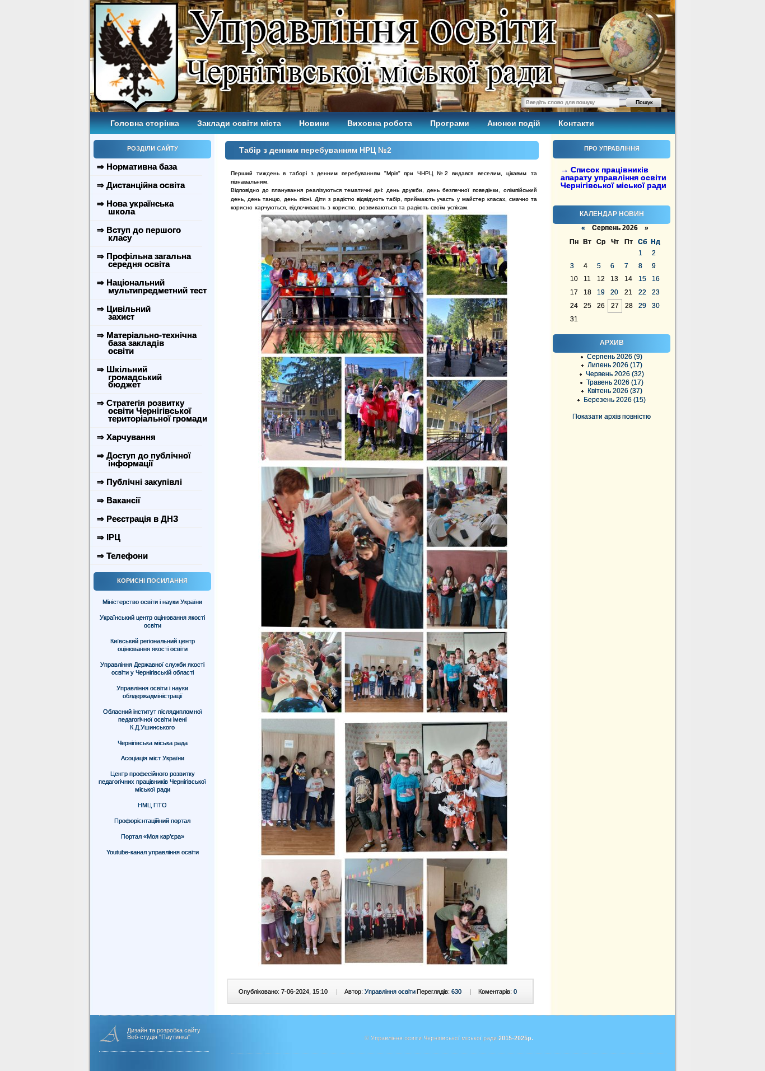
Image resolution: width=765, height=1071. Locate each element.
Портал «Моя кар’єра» (152, 836)
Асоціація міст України (152, 758)
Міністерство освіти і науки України (152, 601)
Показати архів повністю (611, 416)
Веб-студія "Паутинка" (158, 1036)
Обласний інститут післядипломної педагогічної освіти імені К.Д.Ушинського (152, 719)
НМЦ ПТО (152, 805)
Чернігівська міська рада (153, 743)
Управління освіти (390, 991)
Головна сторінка (144, 123)
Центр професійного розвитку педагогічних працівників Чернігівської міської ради (152, 781)
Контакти (576, 123)
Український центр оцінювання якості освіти (152, 621)
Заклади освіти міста (239, 123)
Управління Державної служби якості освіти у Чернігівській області (152, 668)
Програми (449, 123)
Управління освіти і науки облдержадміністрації (152, 692)
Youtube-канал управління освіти (152, 852)
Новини (314, 123)
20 (614, 292)
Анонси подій (513, 123)
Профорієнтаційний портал (152, 820)
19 (601, 292)
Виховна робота (379, 123)
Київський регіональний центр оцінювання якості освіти (152, 645)
